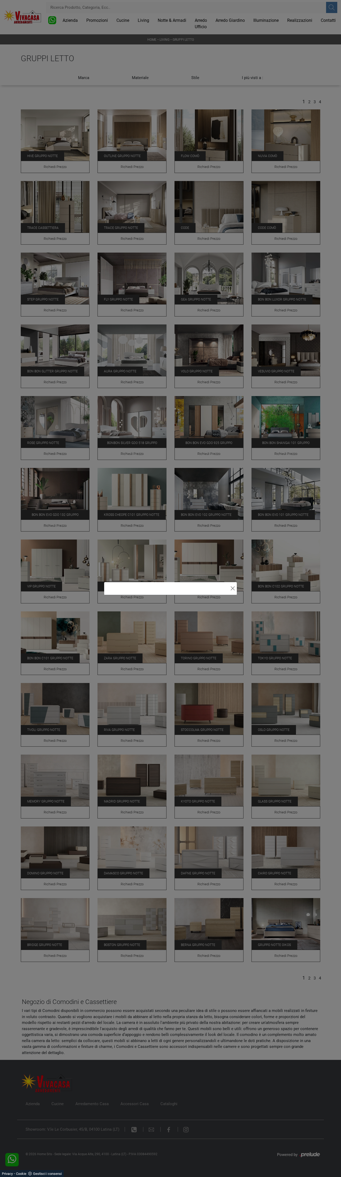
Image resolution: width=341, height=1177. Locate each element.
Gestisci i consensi (47, 1174)
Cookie (21, 1174)
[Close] (233, 588)
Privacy (7, 1174)
